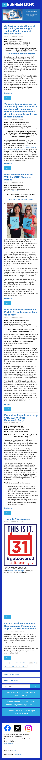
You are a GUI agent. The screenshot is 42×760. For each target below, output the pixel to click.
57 (6, 666)
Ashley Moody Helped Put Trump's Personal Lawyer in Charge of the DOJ (21, 703)
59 (13, 666)
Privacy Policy (8, 743)
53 (24, 663)
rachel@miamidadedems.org (18, 191)
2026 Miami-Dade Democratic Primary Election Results (21, 694)
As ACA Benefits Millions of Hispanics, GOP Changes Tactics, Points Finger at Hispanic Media (19, 30)
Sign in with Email (12, 680)
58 (9, 666)
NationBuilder (17, 754)
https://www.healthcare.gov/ (16, 571)
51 (17, 663)
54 (27, 663)
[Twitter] (19, 728)
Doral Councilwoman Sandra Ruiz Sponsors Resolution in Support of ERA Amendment (20, 626)
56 (34, 663)
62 (19, 666)
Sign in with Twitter (12, 675)
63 (23, 666)
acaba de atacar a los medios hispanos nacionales (20, 148)
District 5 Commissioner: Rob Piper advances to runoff (21, 712)
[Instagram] (30, 728)
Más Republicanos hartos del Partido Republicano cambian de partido (20, 312)
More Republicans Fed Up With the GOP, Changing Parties (18, 177)
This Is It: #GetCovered (17, 519)
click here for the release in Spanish (21, 199)
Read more (8, 93)
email (14, 750)
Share (7, 97)
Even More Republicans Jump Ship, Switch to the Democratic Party (21, 418)
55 (31, 663)
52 (20, 663)
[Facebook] (9, 728)
